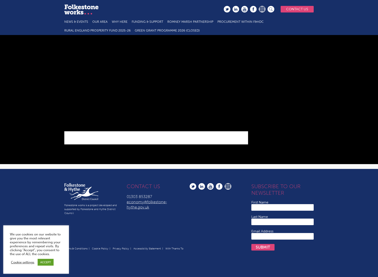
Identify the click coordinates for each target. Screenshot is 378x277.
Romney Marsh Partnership (190, 22)
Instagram (262, 9)
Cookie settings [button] (22, 262)
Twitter (227, 9)
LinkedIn (236, 9)
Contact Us (297, 9)
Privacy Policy (121, 248)
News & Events (76, 22)
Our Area (100, 22)
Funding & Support (147, 22)
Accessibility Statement (147, 248)
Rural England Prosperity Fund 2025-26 (97, 30)
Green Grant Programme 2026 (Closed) (167, 30)
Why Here (120, 22)
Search (271, 9)
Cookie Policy (100, 248)
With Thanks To (174, 248)
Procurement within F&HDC (240, 22)
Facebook (253, 9)
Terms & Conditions (76, 248)
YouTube (244, 9)
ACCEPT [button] (45, 262)
